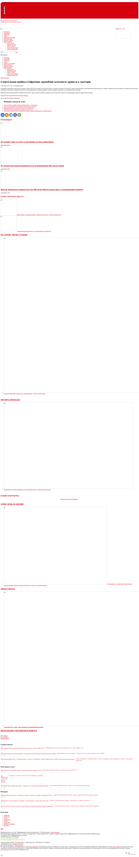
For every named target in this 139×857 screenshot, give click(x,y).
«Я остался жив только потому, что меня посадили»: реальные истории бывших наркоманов (76, 806)
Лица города (10, 43)
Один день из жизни (12, 47)
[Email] (5, 16)
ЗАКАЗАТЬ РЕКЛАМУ (10, 18)
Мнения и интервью (9, 37)
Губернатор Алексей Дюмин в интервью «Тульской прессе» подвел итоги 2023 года (70, 800)
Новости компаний (12, 49)
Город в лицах (11, 46)
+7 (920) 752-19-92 (18, 845)
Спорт (5, 36)
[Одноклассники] (7, 115)
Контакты (6, 825)
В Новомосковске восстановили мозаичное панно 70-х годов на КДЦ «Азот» (64, 747)
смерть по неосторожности (11, 95)
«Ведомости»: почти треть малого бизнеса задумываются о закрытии (26, 775)
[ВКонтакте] (3, 115)
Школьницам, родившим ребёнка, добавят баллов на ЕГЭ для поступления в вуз (39, 214)
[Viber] (15, 115)
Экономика (7, 33)
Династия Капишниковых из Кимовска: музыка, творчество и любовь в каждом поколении (76, 795)
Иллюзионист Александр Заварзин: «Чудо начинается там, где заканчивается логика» (27, 489)
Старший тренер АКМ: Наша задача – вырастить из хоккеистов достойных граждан (69, 785)
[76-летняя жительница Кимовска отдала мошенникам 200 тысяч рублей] (11, 162)
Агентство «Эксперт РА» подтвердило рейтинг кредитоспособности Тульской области (28, 111)
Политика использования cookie (9, 838)
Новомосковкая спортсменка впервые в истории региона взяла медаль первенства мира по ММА (80, 753)
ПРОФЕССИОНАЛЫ (10, 400)
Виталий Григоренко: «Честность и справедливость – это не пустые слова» (24, 393)
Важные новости (8, 40)
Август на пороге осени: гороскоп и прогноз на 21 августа (20, 106)
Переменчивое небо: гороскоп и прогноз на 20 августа (19, 108)
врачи (2, 95)
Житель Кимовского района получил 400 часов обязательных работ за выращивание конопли (42, 189)
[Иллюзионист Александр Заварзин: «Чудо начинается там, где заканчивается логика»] (68, 488)
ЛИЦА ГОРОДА (8, 589)
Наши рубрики (8, 42)
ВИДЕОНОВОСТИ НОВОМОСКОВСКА (19, 731)
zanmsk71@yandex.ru (17, 843)
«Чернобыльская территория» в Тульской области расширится (34, 231)
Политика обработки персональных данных (13, 839)
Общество (6, 34)
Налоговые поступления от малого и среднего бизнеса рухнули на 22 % (60, 770)
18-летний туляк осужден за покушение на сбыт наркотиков (27, 142)
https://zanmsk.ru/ (55, 832)
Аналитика (7, 822)
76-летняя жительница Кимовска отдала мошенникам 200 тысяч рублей (32, 166)
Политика (6, 31)
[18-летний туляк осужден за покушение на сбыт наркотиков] (11, 138)
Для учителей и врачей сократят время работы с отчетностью (20, 105)
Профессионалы (11, 44)
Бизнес (6, 821)
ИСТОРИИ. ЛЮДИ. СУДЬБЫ (14, 235)
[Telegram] (11, 115)
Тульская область (23, 95)
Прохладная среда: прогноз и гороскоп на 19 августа (18, 109)
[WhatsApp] (19, 115)
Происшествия (8, 39)
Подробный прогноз (6, 4)
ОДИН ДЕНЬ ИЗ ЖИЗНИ (12, 504)
